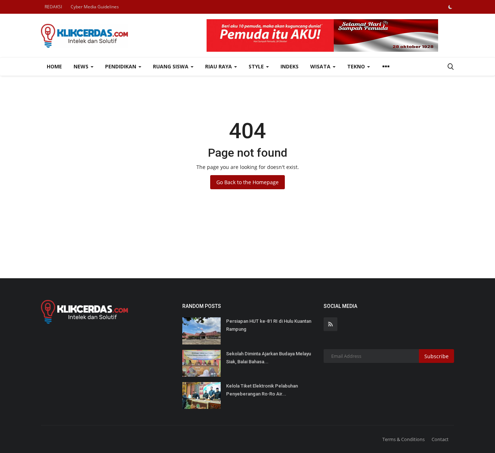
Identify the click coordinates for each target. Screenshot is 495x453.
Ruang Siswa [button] (171, 66)
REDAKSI (53, 7)
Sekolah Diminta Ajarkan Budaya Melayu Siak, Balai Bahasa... (268, 357)
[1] (450, 6)
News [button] (82, 66)
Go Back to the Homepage (247, 182)
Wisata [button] (321, 66)
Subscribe (436, 356)
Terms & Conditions (403, 439)
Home (54, 66)
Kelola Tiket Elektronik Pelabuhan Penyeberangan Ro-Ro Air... (262, 390)
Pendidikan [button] (121, 66)
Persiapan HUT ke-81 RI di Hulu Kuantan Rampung (268, 325)
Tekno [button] (356, 66)
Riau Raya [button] (219, 66)
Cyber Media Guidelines (95, 7)
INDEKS (289, 66)
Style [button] (257, 66)
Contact (440, 439)
